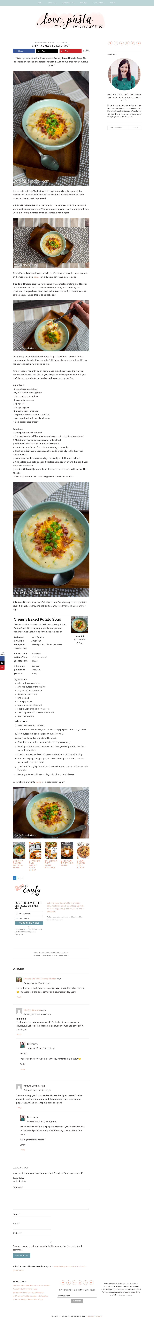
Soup (66, 952)
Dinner (48, 955)
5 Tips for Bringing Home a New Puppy (28, 1299)
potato (54, 955)
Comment (18, 1187)
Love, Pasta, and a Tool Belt (77, 20)
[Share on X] (2, 663)
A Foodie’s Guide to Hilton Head (25, 1289)
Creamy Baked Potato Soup (18, 864)
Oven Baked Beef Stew (81, 864)
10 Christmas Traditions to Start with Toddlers (30, 1296)
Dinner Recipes (50, 952)
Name (16, 1214)
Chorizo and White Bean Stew (34, 865)
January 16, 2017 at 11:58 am (41, 1048)
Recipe (60, 955)
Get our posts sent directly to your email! (77, 1290)
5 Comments (62, 42)
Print (80, 643)
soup (36, 277)
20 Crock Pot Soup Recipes (51, 864)
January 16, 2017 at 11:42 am (37, 1014)
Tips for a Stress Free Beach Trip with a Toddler (31, 1285)
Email (16, 1223)
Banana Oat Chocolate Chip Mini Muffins (28, 1292)
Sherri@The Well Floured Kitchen (40, 978)
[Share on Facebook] (2, 658)
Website (17, 1233)
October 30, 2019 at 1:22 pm (37, 1090)
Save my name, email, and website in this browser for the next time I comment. (47, 1248)
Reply (19, 997)
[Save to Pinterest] (2, 667)
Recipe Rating (18, 1178)
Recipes (60, 952)
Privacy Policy (95, 1316)
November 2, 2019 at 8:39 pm (41, 1121)
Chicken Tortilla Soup (67, 863)
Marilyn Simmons (32, 1010)
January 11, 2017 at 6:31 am (37, 983)
